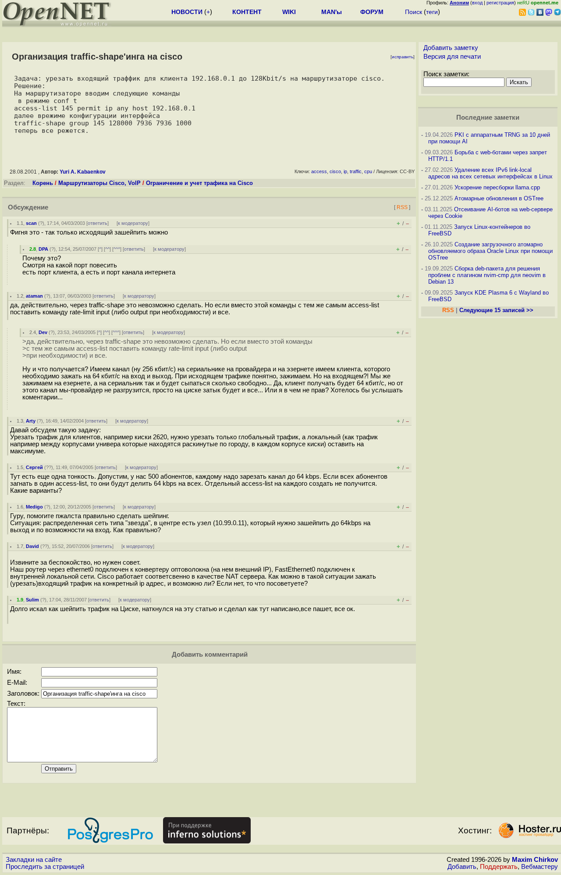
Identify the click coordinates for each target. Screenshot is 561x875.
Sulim (32, 599)
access (319, 171)
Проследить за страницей (45, 866)
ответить (97, 223)
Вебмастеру (539, 866)
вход (477, 2)
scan (31, 223)
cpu (368, 171)
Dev (43, 332)
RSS (402, 207)
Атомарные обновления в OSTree (498, 198)
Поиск (413, 11)
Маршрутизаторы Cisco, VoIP (99, 183)
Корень (42, 183)
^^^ (117, 249)
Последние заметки (487, 117)
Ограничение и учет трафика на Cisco (199, 183)
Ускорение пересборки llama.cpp (497, 187)
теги (432, 11)
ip (345, 171)
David (32, 546)
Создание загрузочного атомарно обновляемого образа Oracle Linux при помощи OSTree (490, 251)
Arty (31, 420)
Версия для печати (452, 56)
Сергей (34, 467)
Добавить (461, 866)
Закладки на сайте (34, 859)
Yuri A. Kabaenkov (83, 172)
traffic (356, 171)
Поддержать (499, 866)
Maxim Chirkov (535, 859)
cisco (335, 171)
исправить (402, 56)
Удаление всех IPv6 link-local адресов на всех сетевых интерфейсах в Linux (490, 173)
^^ (107, 249)
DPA (43, 249)
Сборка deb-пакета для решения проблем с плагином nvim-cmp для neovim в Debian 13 (487, 275)
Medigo (34, 506)
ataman (34, 296)
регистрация (500, 2)
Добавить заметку (450, 47)
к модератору (133, 223)
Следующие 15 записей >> (496, 310)
